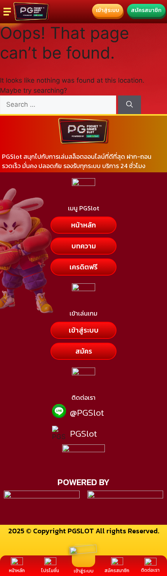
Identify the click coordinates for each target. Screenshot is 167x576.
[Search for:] (59, 104)
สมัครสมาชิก (116, 570)
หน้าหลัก (17, 570)
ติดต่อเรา (150, 570)
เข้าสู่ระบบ (84, 570)
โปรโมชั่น (50, 570)
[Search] (129, 104)
